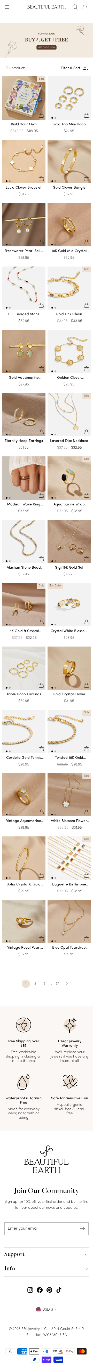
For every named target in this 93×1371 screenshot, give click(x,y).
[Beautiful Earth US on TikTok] (59, 1290)
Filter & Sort (70, 68)
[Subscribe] (82, 1228)
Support (14, 1255)
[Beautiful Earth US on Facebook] (40, 1290)
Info (9, 1269)
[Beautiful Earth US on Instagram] (30, 1290)
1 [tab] (52, 118)
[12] (69, 99)
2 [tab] (55, 118)
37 (57, 983)
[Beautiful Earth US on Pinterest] (49, 1290)
